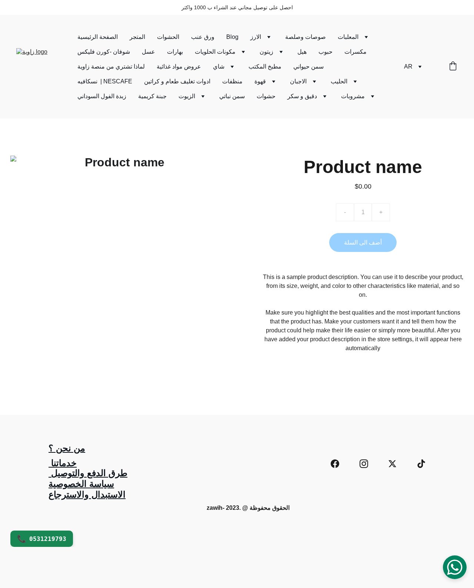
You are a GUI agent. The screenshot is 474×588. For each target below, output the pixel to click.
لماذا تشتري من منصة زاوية (111, 66)
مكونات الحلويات (215, 52)
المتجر (137, 37)
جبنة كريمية (152, 96)
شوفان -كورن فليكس (103, 52)
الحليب (339, 81)
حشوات (266, 96)
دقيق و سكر (302, 96)
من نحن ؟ (67, 448)
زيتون (266, 52)
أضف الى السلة (363, 242)
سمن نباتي (232, 96)
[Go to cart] (453, 66)
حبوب (325, 52)
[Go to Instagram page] (364, 463)
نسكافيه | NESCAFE (104, 81)
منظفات (232, 81)
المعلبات (348, 37)
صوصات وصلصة (305, 37)
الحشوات (168, 37)
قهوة (260, 81)
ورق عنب (202, 37)
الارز (255, 37)
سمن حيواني (308, 66)
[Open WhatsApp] (455, 567)
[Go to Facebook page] (335, 463)
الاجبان (298, 81)
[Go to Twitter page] (392, 463)
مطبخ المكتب (264, 66)
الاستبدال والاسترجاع (87, 494)
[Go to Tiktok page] (421, 463)
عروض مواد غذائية (179, 66)
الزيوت (186, 96)
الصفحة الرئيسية (97, 37)
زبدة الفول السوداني (101, 96)
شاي (218, 66)
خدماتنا (63, 463)
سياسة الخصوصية (81, 484)
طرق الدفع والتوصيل (88, 473)
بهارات (175, 52)
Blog (232, 37)
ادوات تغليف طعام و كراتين (177, 81)
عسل (148, 52)
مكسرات (355, 52)
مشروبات (353, 96)
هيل (302, 52)
